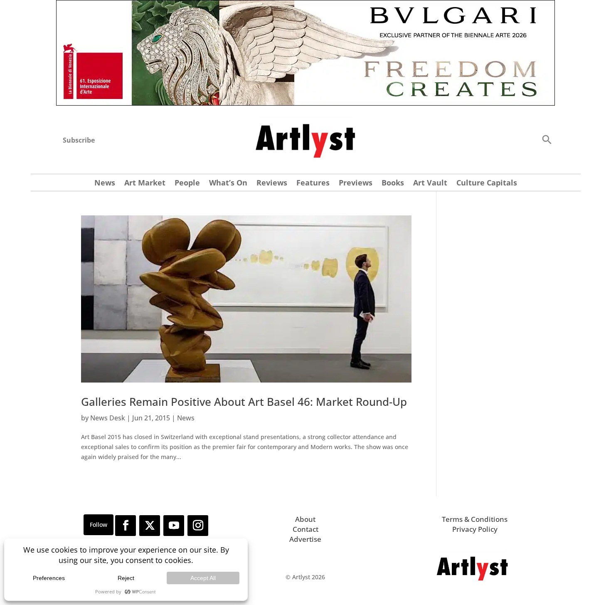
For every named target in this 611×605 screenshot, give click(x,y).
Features (313, 184)
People (187, 184)
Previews (355, 184)
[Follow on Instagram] (197, 525)
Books (393, 184)
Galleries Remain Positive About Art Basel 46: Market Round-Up (244, 401)
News (104, 184)
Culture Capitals (486, 184)
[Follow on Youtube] (173, 525)
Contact (305, 529)
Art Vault (430, 184)
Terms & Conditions (475, 519)
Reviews (271, 184)
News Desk (107, 417)
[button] (546, 139)
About (305, 519)
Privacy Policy (475, 529)
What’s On (228, 184)
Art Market (144, 184)
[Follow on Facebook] (125, 525)
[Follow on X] (149, 525)
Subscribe (79, 140)
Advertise (305, 539)
